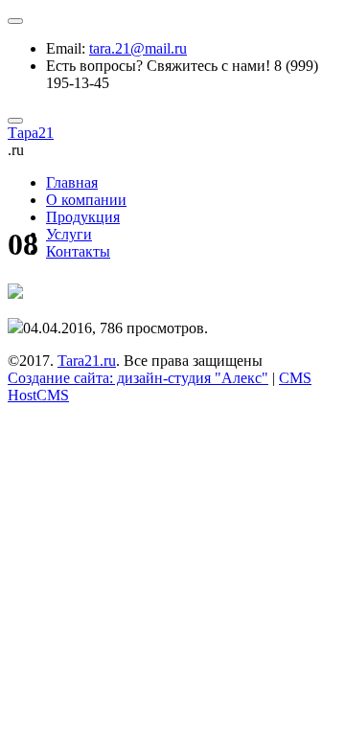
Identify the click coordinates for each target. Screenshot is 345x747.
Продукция (83, 217)
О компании (86, 200)
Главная (72, 182)
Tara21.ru (87, 360)
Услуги (69, 234)
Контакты (78, 251)
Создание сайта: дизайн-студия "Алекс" (138, 378)
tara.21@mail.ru (138, 48)
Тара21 (31, 132)
